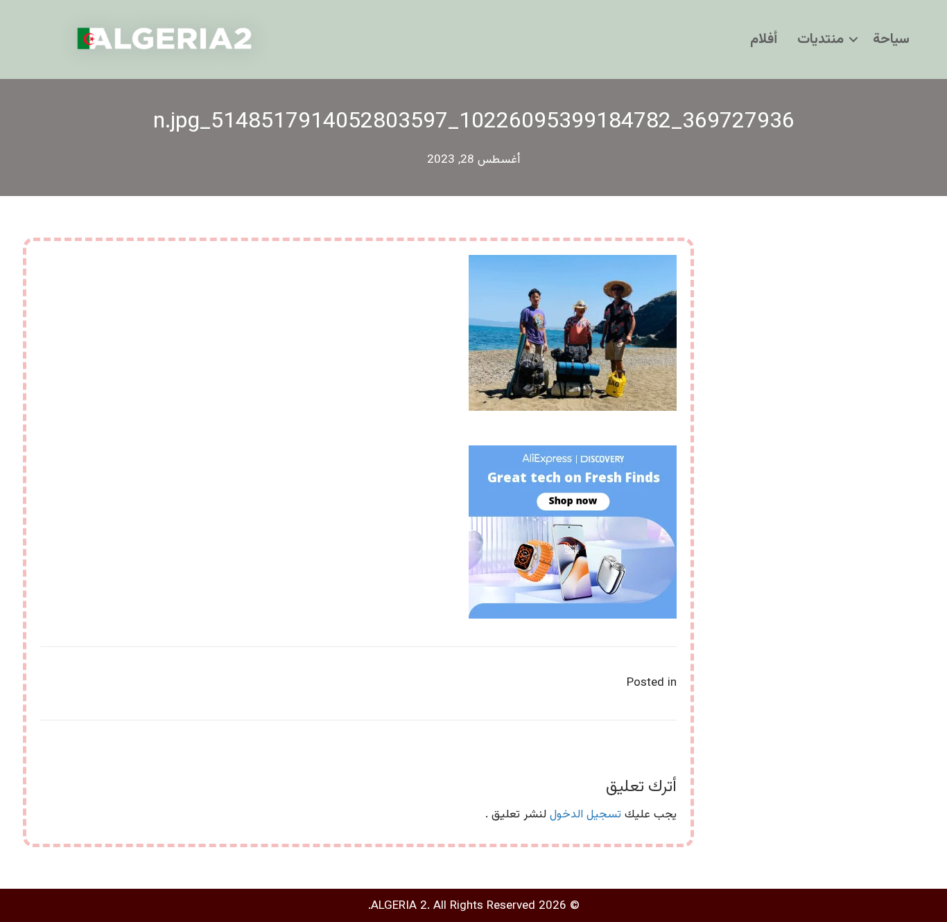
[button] (853, 39)
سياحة (891, 39)
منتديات (820, 39)
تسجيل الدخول (585, 815)
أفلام (763, 39)
